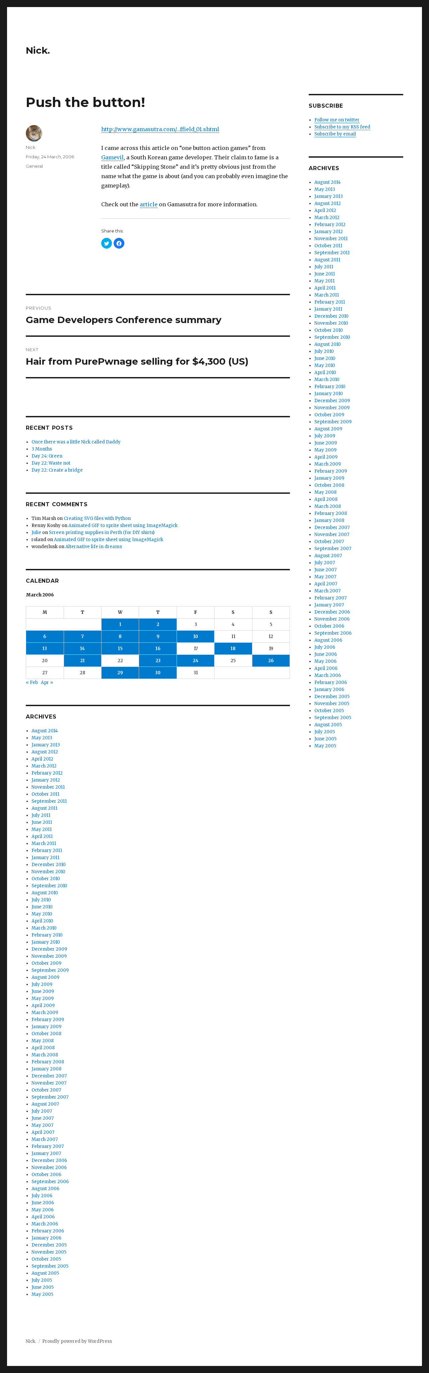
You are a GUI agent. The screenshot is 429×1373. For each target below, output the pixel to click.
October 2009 (46, 963)
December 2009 (49, 949)
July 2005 (42, 1280)
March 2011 (44, 843)
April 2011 (42, 836)
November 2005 (49, 1252)
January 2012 (46, 780)
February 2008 (48, 1062)
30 (158, 673)
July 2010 (41, 900)
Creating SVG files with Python (97, 518)
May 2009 (43, 998)
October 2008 (46, 1034)
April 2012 (42, 759)
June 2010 (42, 907)
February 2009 (48, 1019)
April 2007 (43, 1132)
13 (45, 648)
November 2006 (49, 1167)
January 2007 (46, 1153)
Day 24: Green (47, 456)
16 (158, 648)
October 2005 (46, 1259)
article (149, 204)
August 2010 (45, 893)
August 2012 (45, 752)
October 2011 (45, 794)
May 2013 (42, 738)
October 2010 (46, 879)
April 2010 (42, 921)
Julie (36, 532)
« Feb (32, 682)
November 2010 (48, 872)
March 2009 (45, 1012)
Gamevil (112, 157)
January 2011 (45, 857)
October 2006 (46, 1174)
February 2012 (47, 773)
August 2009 (45, 977)
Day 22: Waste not (51, 463)
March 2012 (44, 766)
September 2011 (49, 801)
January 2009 (46, 1026)
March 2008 (45, 1055)
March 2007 (45, 1139)
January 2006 (46, 1238)
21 (82, 661)
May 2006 (43, 1210)
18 (233, 648)
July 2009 (42, 984)
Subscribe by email (335, 134)
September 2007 (50, 1097)
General (34, 166)
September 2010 (49, 886)
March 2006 (45, 1224)
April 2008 (43, 1048)
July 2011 (41, 815)
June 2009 (43, 991)
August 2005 (45, 1273)
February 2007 (48, 1146)
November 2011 (48, 787)
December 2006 (49, 1160)
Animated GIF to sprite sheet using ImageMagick (123, 525)
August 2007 (45, 1104)
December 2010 (49, 864)
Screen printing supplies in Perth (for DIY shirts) (102, 532)
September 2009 (50, 970)
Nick (31, 147)
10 (195, 636)
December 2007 (49, 1076)
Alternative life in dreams (93, 546)
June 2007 (43, 1118)
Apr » (47, 682)
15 (120, 648)
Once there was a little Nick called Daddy (76, 442)
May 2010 (42, 914)
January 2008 (46, 1069)
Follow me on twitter (337, 120)
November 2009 (49, 956)
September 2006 (50, 1181)
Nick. (38, 50)
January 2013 (46, 745)
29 (120, 673)
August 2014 (45, 731)
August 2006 (45, 1189)
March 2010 (44, 928)
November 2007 (49, 1083)
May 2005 (42, 1294)
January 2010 (46, 942)
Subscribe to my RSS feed (342, 127)
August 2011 (44, 808)
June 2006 (43, 1203)
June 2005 (43, 1287)
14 (82, 648)
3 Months (42, 449)
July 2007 (42, 1111)
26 (271, 661)
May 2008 (43, 1041)
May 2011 (42, 829)
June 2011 (42, 822)
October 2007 (46, 1090)
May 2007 (42, 1125)
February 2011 (47, 850)
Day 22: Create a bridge (57, 470)
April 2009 (43, 1005)
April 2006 (43, 1217)
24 (195, 661)
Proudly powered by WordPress (77, 1341)
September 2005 (50, 1266)
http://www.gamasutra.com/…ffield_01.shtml (160, 129)
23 (158, 661)
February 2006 (48, 1231)
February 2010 (47, 935)
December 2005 (49, 1245)
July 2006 (42, 1196)
